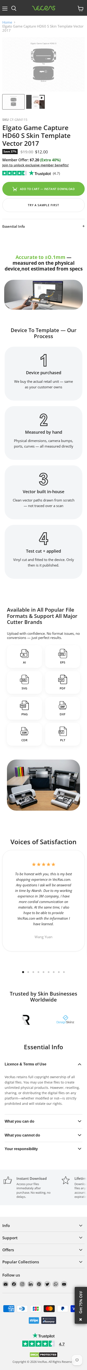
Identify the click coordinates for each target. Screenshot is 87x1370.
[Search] (14, 8)
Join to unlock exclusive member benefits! (35, 165)
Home (7, 22)
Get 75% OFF (81, 1302)
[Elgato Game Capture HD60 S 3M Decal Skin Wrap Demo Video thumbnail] (35, 101)
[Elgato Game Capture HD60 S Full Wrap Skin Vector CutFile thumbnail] (13, 101)
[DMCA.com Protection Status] (43, 1356)
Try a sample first (43, 205)
